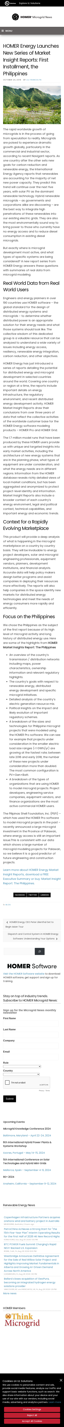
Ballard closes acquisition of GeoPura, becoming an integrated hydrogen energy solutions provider (29, 1282)
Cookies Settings (32, 1409)
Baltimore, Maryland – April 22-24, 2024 (27, 1135)
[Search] (40, 951)
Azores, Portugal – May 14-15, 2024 (24, 1153)
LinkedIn (45, 895)
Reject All (32, 1415)
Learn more (55, 1402)
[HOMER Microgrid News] (32, 17)
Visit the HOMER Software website (23, 974)
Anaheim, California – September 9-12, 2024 (29, 1183)
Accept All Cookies (32, 1421)
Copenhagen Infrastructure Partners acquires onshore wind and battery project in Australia (32, 1219)
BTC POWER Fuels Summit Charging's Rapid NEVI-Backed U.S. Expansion (30, 1246)
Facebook (20, 895)
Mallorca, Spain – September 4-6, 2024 (27, 1170)
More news (9, 1293)
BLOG (8, 904)
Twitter (33, 895)
